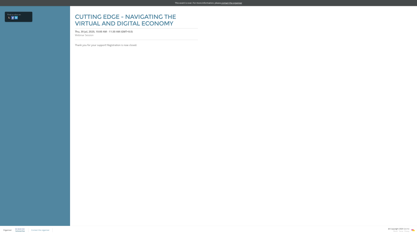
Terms (401, 231)
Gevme (406, 229)
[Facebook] (12, 17)
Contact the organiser (40, 230)
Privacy (406, 231)
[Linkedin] (16, 17)
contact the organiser (231, 2)
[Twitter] (9, 17)
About (395, 231)
